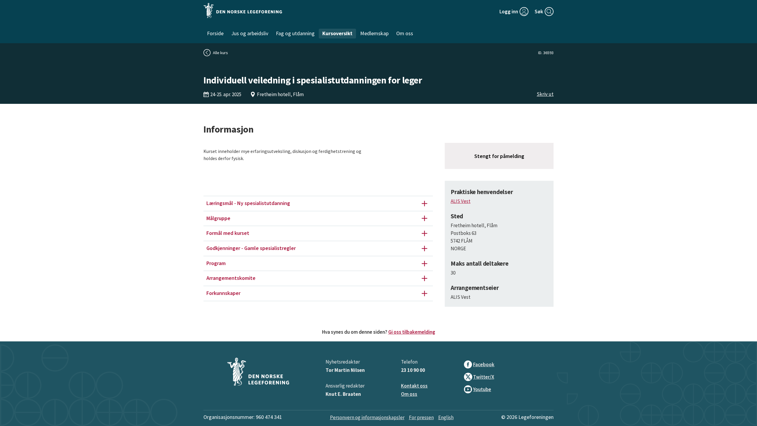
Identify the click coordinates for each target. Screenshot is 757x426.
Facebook (483, 364)
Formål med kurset (227, 233)
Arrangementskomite (230, 278)
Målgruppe (218, 218)
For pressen (421, 417)
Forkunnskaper (223, 293)
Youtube (482, 389)
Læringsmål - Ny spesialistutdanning (248, 203)
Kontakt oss (414, 386)
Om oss (409, 394)
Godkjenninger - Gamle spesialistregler (251, 248)
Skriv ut (545, 94)
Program (216, 263)
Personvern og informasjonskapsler (367, 417)
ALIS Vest (460, 201)
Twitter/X (483, 377)
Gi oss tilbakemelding (411, 332)
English (446, 417)
